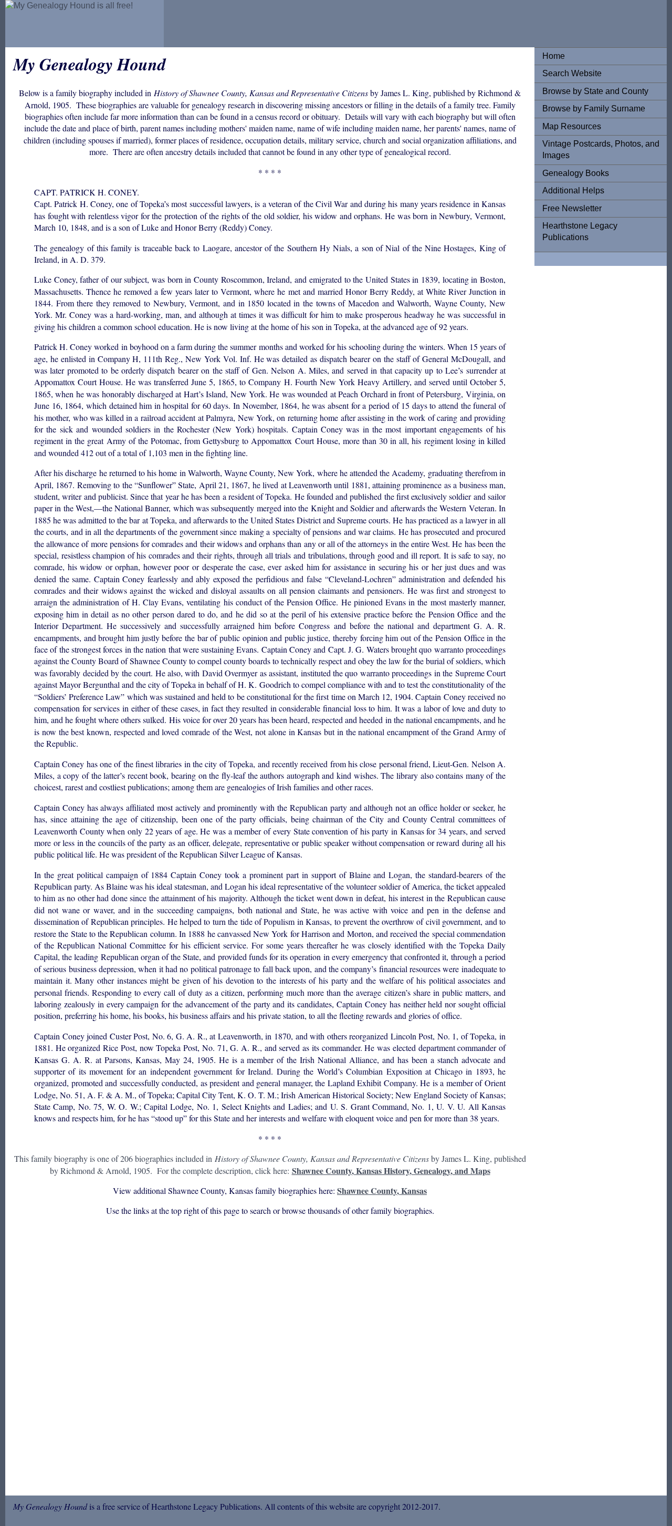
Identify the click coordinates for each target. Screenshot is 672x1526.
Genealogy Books (575, 173)
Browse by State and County (595, 91)
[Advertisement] (269, 1357)
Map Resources (571, 126)
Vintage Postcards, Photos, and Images (600, 149)
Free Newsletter (572, 208)
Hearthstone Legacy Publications (579, 231)
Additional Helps (573, 190)
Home (553, 55)
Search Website (572, 73)
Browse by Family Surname (593, 108)
